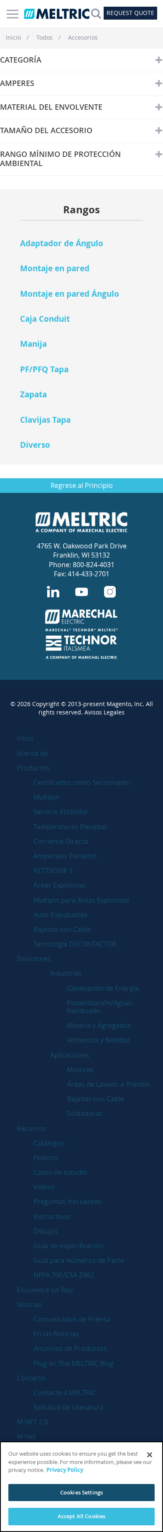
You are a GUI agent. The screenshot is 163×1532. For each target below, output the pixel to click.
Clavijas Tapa (45, 419)
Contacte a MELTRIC (64, 1392)
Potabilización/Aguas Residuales (99, 1006)
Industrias (66, 973)
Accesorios (83, 37)
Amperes (17, 83)
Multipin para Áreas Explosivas (81, 900)
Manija (33, 343)
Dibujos (45, 1231)
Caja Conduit (45, 318)
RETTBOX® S (53, 870)
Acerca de (32, 753)
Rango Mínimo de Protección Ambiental (60, 159)
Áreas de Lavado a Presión (108, 1084)
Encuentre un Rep (45, 1290)
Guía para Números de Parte (78, 1260)
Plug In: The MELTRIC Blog (73, 1363)
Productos (33, 767)
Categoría (20, 60)
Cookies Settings (81, 1492)
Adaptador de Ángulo (61, 243)
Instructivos (52, 1216)
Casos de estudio (60, 1172)
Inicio (13, 37)
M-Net (26, 1436)
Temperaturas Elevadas (70, 826)
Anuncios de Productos (70, 1348)
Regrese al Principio (82, 485)
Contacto (31, 1378)
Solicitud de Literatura (68, 1407)
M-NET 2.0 (32, 1421)
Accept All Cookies (81, 1516)
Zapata (33, 394)
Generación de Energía (103, 988)
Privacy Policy (64, 1470)
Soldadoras (85, 1113)
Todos (44, 37)
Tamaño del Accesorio (46, 130)
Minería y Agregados (99, 1025)
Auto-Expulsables (60, 914)
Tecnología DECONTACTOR (75, 944)
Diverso (35, 444)
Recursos (31, 1128)
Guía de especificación (68, 1245)
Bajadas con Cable (62, 929)
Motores (80, 1069)
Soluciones (34, 958)
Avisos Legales (104, 712)
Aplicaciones (69, 1055)
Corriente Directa (60, 841)
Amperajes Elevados (65, 856)
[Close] (149, 1455)
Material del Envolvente (51, 107)
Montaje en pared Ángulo (69, 293)
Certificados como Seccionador (82, 782)
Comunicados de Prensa (71, 1319)
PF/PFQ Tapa (44, 369)
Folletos (45, 1157)
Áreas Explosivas (59, 885)
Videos (44, 1186)
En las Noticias (56, 1333)
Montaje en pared (54, 268)
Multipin (46, 797)
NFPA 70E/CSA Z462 (63, 1275)
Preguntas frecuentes (67, 1201)
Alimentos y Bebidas (98, 1040)
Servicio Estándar (60, 811)
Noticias (29, 1304)
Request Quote (130, 13)
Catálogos (49, 1143)
